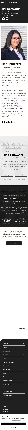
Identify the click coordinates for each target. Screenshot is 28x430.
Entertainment (7, 286)
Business (5, 252)
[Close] (26, 416)
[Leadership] (23, 260)
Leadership (6, 260)
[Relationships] (23, 275)
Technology (6, 278)
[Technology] (23, 278)
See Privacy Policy (16, 420)
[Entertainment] (23, 286)
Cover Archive (7, 308)
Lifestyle (5, 267)
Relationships (7, 275)
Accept (13, 424)
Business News (7, 289)
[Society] (23, 282)
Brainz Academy (8, 300)
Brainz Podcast (7, 304)
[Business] (23, 253)
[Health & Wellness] (23, 271)
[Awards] (23, 297)
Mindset (5, 263)
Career (5, 256)
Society (5, 282)
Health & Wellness (8, 271)
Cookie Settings (13, 427)
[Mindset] (23, 264)
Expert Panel (7, 293)
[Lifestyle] (23, 267)
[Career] (23, 256)
